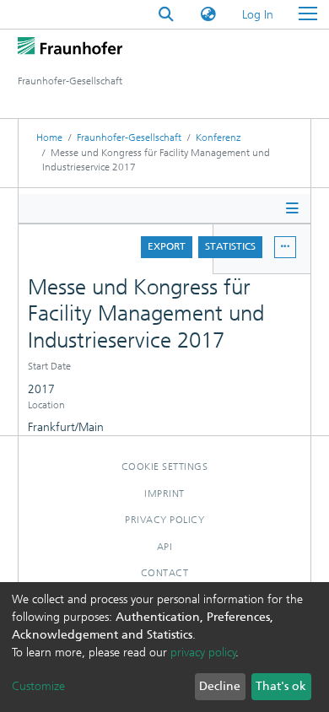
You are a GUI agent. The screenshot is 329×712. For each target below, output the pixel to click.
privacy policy (203, 652)
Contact (165, 573)
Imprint (164, 493)
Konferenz (218, 137)
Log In (258, 15)
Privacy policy (164, 520)
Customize (38, 686)
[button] (208, 15)
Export (167, 246)
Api (165, 547)
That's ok (281, 686)
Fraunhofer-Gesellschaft (129, 137)
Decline (219, 686)
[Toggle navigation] (308, 14)
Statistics (230, 246)
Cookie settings (164, 466)
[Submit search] (166, 15)
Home (49, 137)
